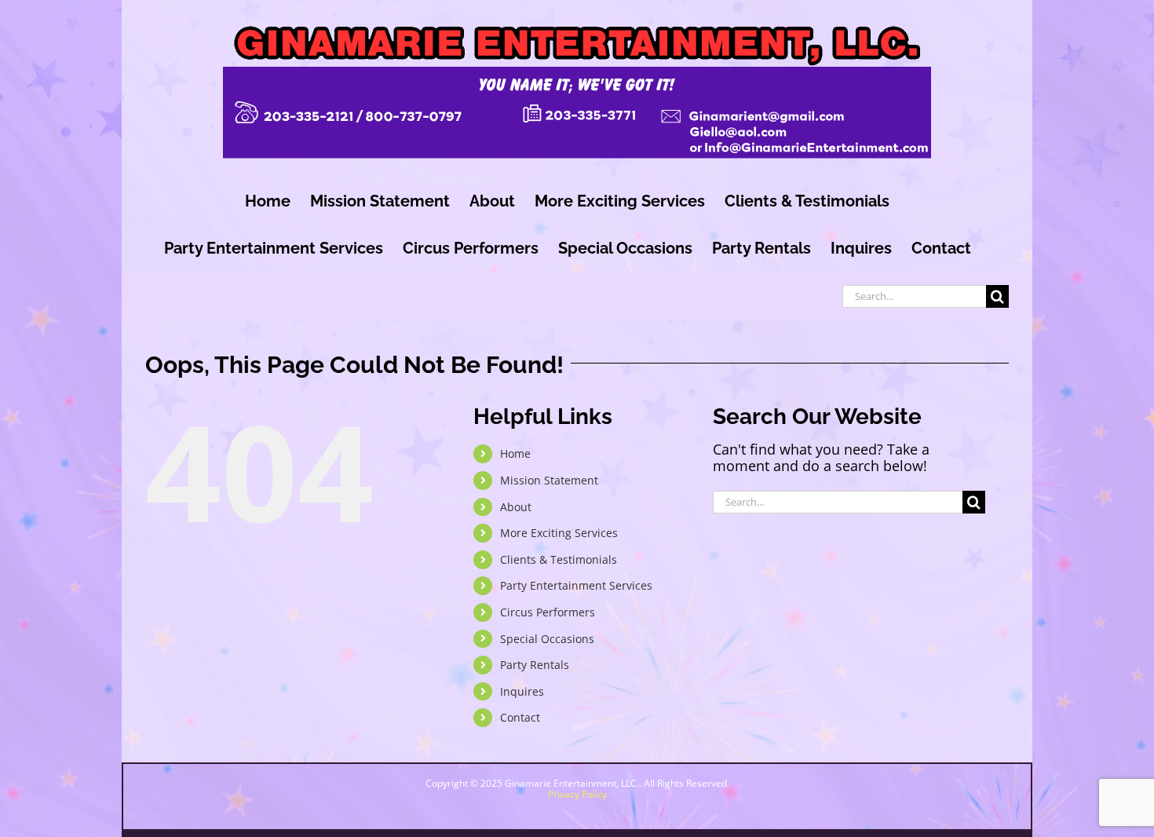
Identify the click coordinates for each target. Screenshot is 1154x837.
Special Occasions (547, 638)
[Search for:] (914, 294)
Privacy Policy (577, 794)
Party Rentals (534, 664)
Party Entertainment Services (576, 585)
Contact (520, 717)
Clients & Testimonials (558, 559)
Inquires (522, 691)
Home (515, 453)
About (515, 506)
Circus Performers (547, 612)
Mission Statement (549, 480)
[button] (1011, 775)
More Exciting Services (559, 532)
